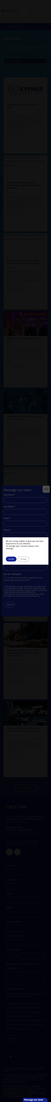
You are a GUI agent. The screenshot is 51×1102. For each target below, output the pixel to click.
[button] (49, 1082)
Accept (11, 559)
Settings (23, 559)
